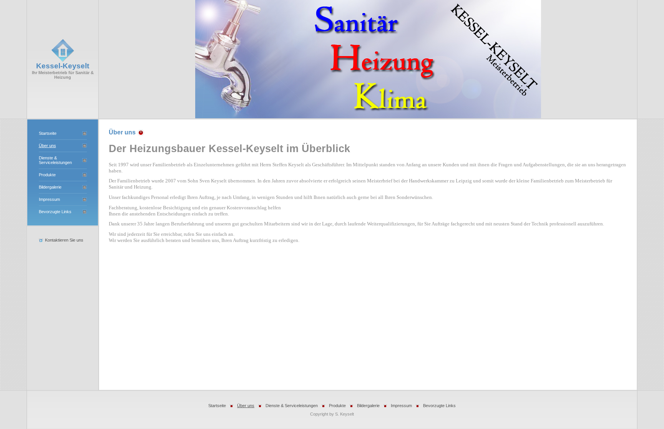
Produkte (47, 174)
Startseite (47, 133)
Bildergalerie (50, 187)
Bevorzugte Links (55, 211)
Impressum (49, 199)
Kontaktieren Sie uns (64, 240)
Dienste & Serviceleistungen (55, 160)
